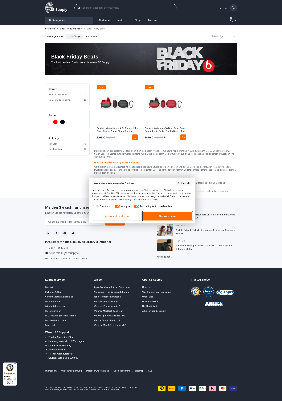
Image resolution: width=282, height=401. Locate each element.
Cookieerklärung (122, 370)
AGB (150, 370)
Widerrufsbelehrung (71, 370)
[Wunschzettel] (226, 7)
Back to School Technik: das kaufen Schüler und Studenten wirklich (206, 232)
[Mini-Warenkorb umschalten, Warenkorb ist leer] (233, 7)
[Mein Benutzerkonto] (219, 8)
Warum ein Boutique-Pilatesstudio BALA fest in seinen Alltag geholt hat (204, 247)
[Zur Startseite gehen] (56, 8)
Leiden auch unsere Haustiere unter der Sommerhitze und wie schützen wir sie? (205, 216)
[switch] (10, 382)
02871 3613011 (58, 247)
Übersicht (185, 183)
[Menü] (15, 364)
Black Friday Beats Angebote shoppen (116, 162)
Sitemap (139, 370)
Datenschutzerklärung (97, 370)
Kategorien (59, 20)
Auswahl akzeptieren (117, 216)
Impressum (51, 370)
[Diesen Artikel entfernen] (69, 36)
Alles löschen (92, 36)
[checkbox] (101, 206)
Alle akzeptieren (167, 216)
